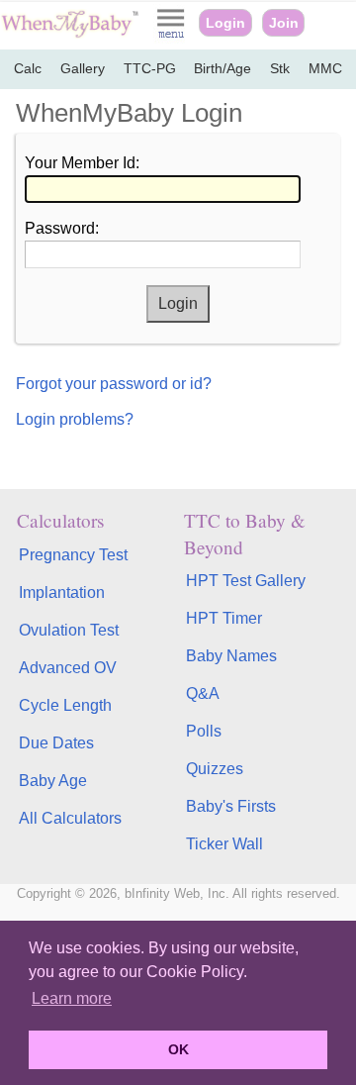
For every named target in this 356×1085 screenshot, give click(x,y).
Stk (280, 68)
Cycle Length (65, 705)
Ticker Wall (224, 844)
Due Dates (56, 743)
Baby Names (231, 655)
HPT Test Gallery (246, 580)
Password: (62, 228)
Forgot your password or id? (114, 383)
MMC (325, 68)
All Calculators (70, 818)
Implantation (62, 592)
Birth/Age (222, 68)
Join (284, 23)
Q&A (203, 693)
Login (225, 23)
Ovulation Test (69, 630)
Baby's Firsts (231, 806)
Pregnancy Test (73, 554)
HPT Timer (224, 618)
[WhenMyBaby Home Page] (71, 33)
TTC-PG (150, 68)
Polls (204, 731)
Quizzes (214, 768)
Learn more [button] (72, 998)
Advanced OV (68, 667)
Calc (28, 68)
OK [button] (178, 1049)
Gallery (82, 68)
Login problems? (75, 419)
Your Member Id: (82, 162)
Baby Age (53, 780)
